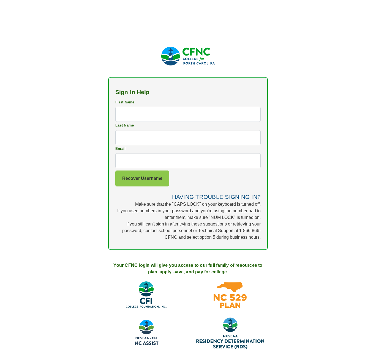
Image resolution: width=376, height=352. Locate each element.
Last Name (124, 125)
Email (120, 149)
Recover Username (142, 178)
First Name (125, 102)
